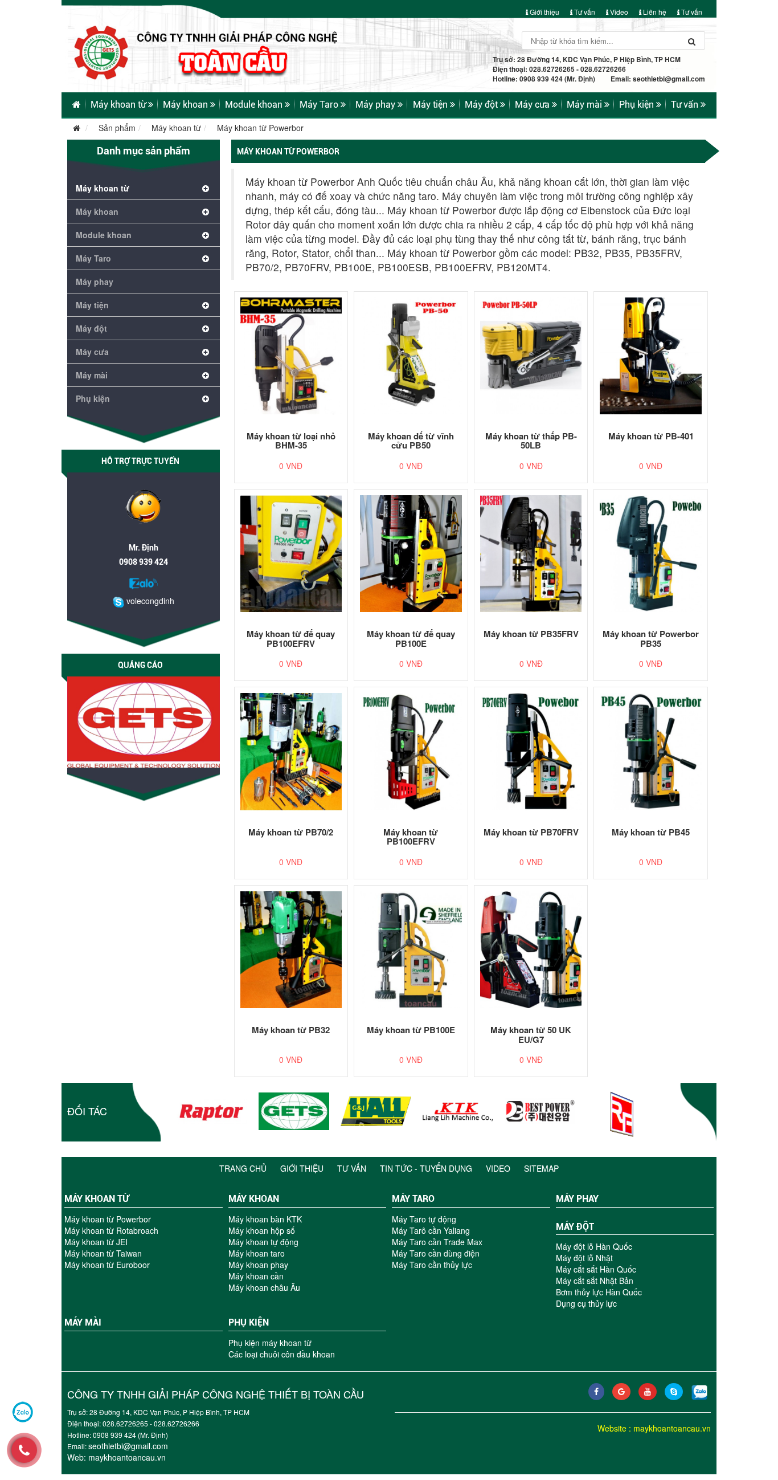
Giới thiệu (543, 12)
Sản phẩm (117, 127)
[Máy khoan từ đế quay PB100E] (411, 554)
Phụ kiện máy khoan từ (270, 1342)
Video (618, 12)
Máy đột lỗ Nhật (584, 1257)
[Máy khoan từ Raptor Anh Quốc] (212, 1111)
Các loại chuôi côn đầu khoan (281, 1354)
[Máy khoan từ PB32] (291, 950)
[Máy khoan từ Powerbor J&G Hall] (376, 1111)
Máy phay (376, 104)
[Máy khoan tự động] (294, 1111)
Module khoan (255, 104)
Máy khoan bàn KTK (265, 1219)
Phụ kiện (637, 104)
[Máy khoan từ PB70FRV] (531, 751)
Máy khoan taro (256, 1253)
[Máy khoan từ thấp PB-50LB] (531, 356)
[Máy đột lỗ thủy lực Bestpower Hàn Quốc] (540, 1111)
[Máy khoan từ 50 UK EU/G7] (531, 950)
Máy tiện (431, 104)
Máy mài (585, 104)
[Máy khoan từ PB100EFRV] (411, 751)
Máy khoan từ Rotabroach (111, 1230)
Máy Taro (320, 104)
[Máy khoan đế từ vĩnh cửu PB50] (411, 356)
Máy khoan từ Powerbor (260, 127)
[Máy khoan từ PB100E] (411, 950)
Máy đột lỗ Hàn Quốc (594, 1246)
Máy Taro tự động (424, 1219)
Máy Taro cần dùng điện (436, 1253)
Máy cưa (533, 104)
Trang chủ (243, 1168)
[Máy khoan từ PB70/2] (291, 751)
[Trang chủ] (389, 44)
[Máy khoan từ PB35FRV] (531, 554)
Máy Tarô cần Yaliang (431, 1230)
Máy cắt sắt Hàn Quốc (596, 1269)
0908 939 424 (143, 561)
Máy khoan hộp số (261, 1230)
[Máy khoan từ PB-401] (650, 356)
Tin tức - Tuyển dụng (426, 1168)
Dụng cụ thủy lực (586, 1303)
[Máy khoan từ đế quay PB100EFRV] (291, 554)
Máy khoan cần (256, 1276)
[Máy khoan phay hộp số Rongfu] (622, 1114)
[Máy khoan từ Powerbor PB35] (650, 554)
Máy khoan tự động (263, 1241)
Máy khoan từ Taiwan (103, 1253)
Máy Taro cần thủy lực (432, 1264)
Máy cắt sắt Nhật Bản (594, 1280)
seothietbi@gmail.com (669, 79)
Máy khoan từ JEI (96, 1241)
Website (612, 1428)
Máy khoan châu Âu (264, 1287)
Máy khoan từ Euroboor (107, 1264)
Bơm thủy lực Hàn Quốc (599, 1292)
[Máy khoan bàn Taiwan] (458, 1111)
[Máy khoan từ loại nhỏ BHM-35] (291, 356)
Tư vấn (583, 12)
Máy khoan (186, 104)
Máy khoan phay (258, 1264)
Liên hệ (653, 12)
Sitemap (541, 1168)
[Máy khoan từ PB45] (650, 751)
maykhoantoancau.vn (127, 1457)
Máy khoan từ (119, 104)
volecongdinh (149, 600)
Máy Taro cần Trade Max (437, 1241)
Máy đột (482, 104)
